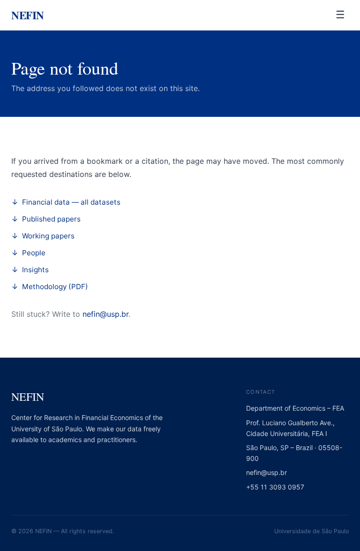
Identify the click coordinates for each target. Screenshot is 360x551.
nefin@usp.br (105, 314)
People (33, 252)
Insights (35, 269)
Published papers (51, 218)
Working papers (48, 235)
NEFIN (27, 15)
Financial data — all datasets (71, 202)
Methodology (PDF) (55, 286)
